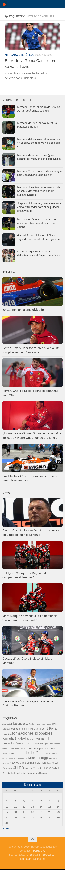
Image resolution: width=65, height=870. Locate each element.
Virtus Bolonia (40, 773)
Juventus (22, 743)
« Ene (5, 828)
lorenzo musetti (8, 748)
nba (50, 758)
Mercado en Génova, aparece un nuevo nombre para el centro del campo (36, 223)
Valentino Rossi (24, 773)
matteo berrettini (21, 748)
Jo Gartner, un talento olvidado (23, 309)
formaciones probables (32, 733)
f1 (46, 728)
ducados (39, 728)
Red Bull (28, 768)
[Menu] (61, 4)
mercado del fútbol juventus (16, 758)
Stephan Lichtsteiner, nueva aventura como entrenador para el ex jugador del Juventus (39, 207)
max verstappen (35, 748)
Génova (30, 739)
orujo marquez (43, 762)
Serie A (45, 768)
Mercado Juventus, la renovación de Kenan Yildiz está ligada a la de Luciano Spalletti (38, 191)
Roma (36, 768)
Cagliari (32, 724)
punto (18, 767)
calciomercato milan (43, 724)
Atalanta (5, 724)
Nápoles (14, 762)
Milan (32, 758)
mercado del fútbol (19, 54)
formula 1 (9, 738)
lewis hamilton (36, 744)
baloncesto (20, 723)
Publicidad (39, 850)
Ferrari (53, 728)
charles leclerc (17, 728)
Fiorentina (6, 734)
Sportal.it (34, 854)
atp (10, 724)
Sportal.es (39, 858)
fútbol (21, 738)
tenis (6, 773)
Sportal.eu (48, 854)
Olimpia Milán (27, 763)
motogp (42, 758)
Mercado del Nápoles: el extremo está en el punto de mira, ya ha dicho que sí (39, 143)
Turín (13, 773)
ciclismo (29, 729)
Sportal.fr (25, 858)
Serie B (55, 768)
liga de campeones (52, 744)
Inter (36, 738)
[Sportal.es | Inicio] (5, 4)
